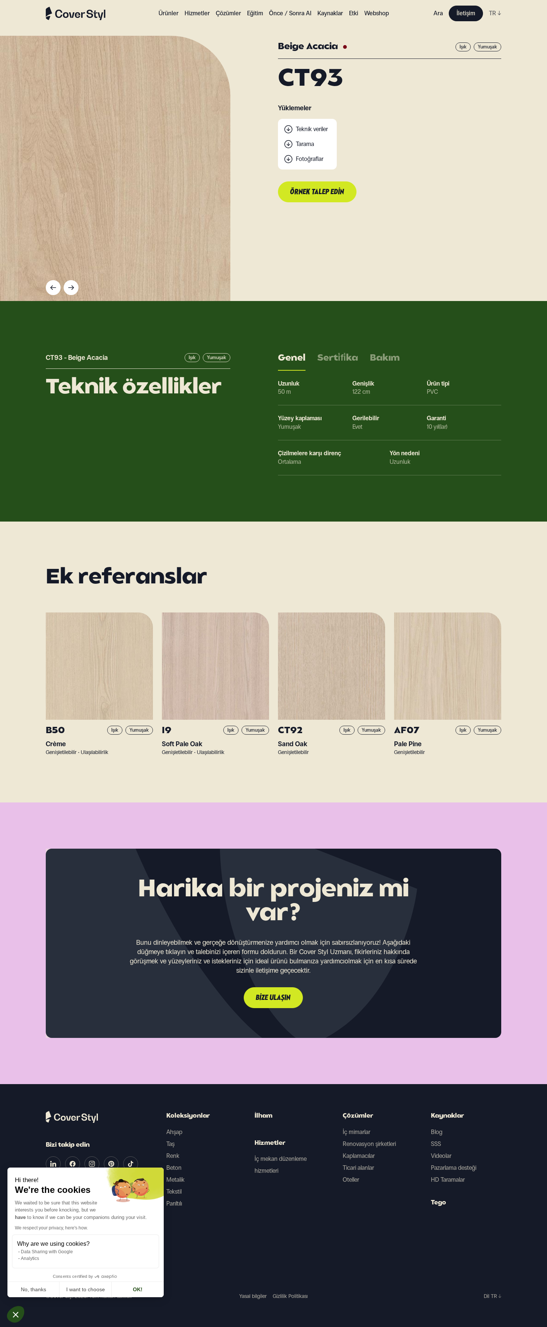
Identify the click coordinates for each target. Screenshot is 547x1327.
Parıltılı (174, 1203)
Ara (438, 13)
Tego (438, 1203)
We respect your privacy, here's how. (51, 1228)
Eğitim (255, 13)
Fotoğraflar (309, 158)
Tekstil (174, 1191)
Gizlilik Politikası (290, 1296)
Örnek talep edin (317, 192)
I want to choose (85, 1289)
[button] (16, 1314)
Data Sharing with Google (47, 1251)
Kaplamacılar (359, 1155)
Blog (436, 1132)
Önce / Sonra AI (290, 13)
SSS (436, 1143)
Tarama (305, 144)
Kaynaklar (447, 1116)
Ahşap (174, 1132)
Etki (353, 13)
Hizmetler (197, 13)
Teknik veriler (312, 129)
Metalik (175, 1179)
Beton (174, 1167)
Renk (172, 1155)
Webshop (376, 13)
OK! (138, 1289)
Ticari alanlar (358, 1167)
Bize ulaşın (273, 998)
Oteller (351, 1179)
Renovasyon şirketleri (369, 1143)
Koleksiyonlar (188, 1116)
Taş (170, 1143)
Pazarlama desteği (453, 1167)
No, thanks (33, 1289)
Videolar (441, 1155)
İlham (263, 1116)
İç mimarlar (356, 1132)
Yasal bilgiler (253, 1296)
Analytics (30, 1258)
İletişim (466, 13)
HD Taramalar (448, 1179)
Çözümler (358, 1116)
